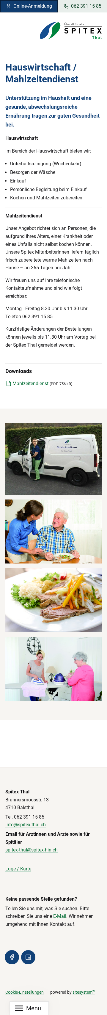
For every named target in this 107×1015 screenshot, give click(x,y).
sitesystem (84, 992)
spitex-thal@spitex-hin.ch (31, 850)
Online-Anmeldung (32, 6)
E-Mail (59, 916)
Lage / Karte (18, 869)
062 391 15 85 (86, 6)
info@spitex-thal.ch (25, 824)
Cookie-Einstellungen (24, 992)
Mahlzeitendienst (42, 383)
